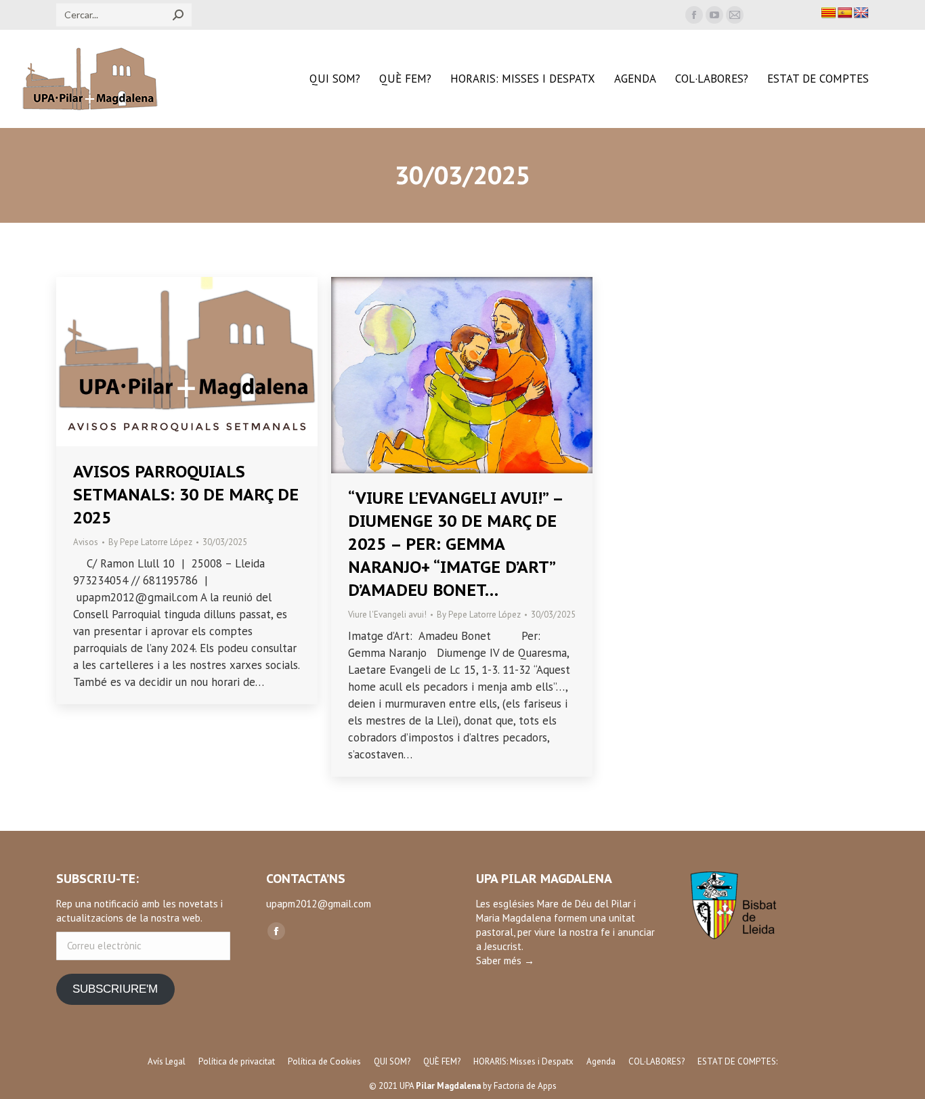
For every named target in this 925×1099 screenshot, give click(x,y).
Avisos (85, 542)
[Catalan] (828, 13)
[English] (861, 13)
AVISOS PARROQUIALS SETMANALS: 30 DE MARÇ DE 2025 (186, 494)
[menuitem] (334, 79)
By (150, 542)
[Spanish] (845, 13)
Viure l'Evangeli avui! (387, 614)
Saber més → (505, 960)
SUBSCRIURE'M (115, 989)
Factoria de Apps (525, 1086)
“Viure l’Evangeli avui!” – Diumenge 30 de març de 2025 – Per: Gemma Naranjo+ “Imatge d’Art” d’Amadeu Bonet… (455, 544)
